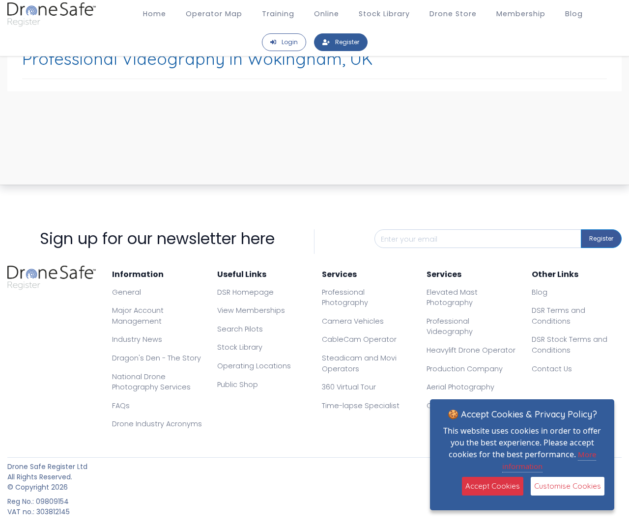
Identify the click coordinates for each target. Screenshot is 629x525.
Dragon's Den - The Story (156, 358)
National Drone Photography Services (151, 382)
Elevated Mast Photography (452, 297)
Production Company (465, 369)
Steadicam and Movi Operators (359, 363)
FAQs (121, 406)
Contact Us (552, 369)
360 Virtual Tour (349, 387)
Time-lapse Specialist (361, 406)
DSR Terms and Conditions (558, 315)
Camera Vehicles (353, 321)
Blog (574, 14)
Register (601, 238)
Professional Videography (450, 326)
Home (154, 14)
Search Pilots (240, 329)
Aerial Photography (460, 387)
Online (326, 14)
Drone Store (453, 14)
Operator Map (214, 14)
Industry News (137, 339)
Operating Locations (254, 366)
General (126, 292)
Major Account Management (138, 315)
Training (278, 14)
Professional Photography (345, 297)
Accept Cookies (492, 486)
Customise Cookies (567, 486)
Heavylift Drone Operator (471, 350)
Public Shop (237, 384)
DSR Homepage (245, 292)
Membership (520, 14)
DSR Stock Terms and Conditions (569, 344)
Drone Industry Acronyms (157, 424)
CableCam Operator (359, 339)
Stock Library (384, 14)
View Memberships (251, 310)
